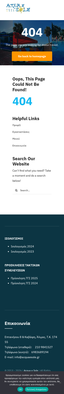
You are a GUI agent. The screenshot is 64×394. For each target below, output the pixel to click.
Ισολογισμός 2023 (22, 251)
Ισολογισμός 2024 (22, 246)
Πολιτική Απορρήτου (36, 389)
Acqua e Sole (31, 370)
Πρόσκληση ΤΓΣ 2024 (24, 283)
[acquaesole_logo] (18, 4)
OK (20, 389)
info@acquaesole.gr (27, 357)
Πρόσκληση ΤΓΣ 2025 (24, 278)
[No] (60, 382)
